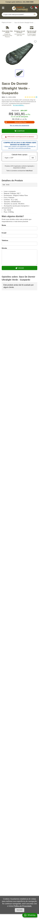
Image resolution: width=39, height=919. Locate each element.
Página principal (6, 22)
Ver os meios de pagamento (19, 125)
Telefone (5, 240)
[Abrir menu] (3, 8)
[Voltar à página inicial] (19, 8)
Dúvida (4, 248)
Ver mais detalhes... (18, 105)
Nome (4, 225)
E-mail (4, 233)
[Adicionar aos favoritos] (35, 41)
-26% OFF (23, 110)
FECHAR (19, 910)
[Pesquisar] (34, 14)
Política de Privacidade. (23, 906)
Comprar (20, 131)
